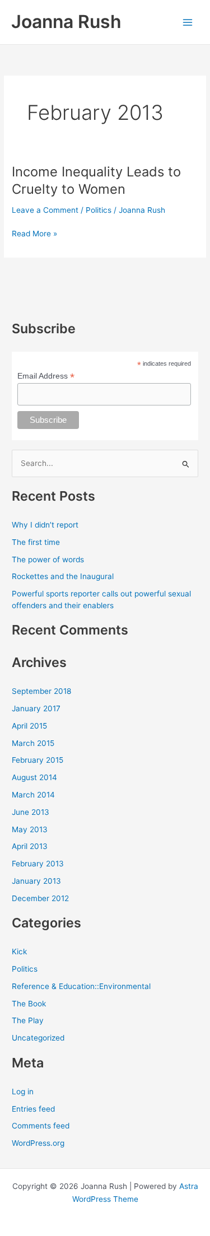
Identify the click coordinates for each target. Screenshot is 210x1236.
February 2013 (38, 863)
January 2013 (36, 880)
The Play (28, 1020)
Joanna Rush (66, 21)
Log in (23, 1091)
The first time (36, 542)
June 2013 (30, 812)
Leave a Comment (45, 210)
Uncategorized (38, 1037)
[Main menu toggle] (187, 22)
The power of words (48, 559)
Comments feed (40, 1125)
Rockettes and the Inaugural (63, 576)
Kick (19, 951)
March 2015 (33, 743)
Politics (98, 210)
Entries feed (33, 1108)
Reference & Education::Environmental (81, 986)
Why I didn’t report (45, 524)
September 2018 (41, 691)
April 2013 (30, 846)
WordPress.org (38, 1143)
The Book (29, 1003)
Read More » (34, 234)
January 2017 (36, 708)
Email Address (45, 376)
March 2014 (33, 794)
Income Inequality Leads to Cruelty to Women (96, 180)
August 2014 (34, 777)
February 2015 (37, 759)
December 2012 (40, 898)
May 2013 (30, 829)
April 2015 (29, 725)
